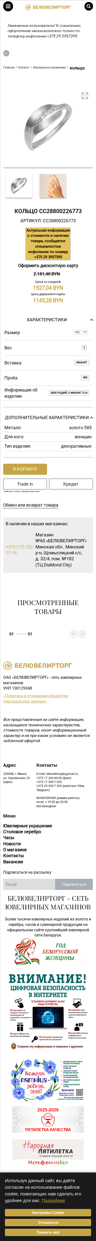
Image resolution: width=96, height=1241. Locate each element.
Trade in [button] (25, 484)
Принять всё (48, 1232)
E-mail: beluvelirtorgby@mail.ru (57, 774)
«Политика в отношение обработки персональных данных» (35, 699)
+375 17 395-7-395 (49, 782)
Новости (12, 843)
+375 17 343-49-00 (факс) (53, 778)
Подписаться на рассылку (27, 872)
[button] (8, 6)
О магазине (15, 849)
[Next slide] (82, 634)
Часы (8, 837)
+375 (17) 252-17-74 (20, 549)
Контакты (13, 855)
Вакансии (13, 861)
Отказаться (48, 1222)
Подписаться (74, 884)
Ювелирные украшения (27, 825)
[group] (19, 186)
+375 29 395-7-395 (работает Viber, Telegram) (60, 788)
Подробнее (53, 1200)
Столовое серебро (22, 831)
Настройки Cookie (48, 1212)
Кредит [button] (71, 484)
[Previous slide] (73, 634)
